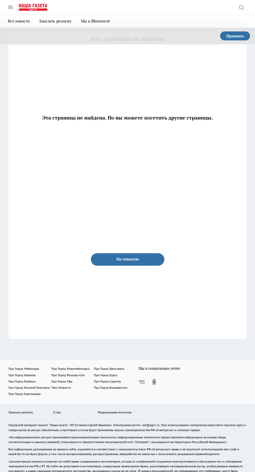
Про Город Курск (105, 375)
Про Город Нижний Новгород (29, 387)
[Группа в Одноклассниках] (154, 382)
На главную (127, 258)
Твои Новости (61, 387)
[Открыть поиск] (241, 7)
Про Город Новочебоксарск (70, 368)
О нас (57, 412)
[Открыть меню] (10, 7)
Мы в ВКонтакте (95, 21)
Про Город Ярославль (109, 368)
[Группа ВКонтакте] (141, 382)
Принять (235, 35)
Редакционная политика (114, 412)
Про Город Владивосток (110, 387)
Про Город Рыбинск (22, 381)
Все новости (19, 21)
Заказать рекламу (55, 21)
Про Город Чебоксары (23, 368)
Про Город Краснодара (24, 394)
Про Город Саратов (107, 381)
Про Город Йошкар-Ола (68, 375)
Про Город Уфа (61, 381)
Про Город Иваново (22, 375)
